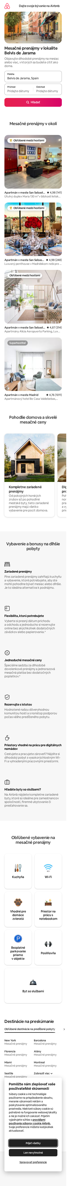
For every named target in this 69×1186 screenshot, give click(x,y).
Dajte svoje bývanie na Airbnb (39, 6)
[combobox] (33, 78)
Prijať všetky (33, 1143)
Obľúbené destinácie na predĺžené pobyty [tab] (29, 1029)
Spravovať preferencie (33, 1162)
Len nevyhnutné (33, 1152)
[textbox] (18, 91)
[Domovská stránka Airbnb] (7, 6)
